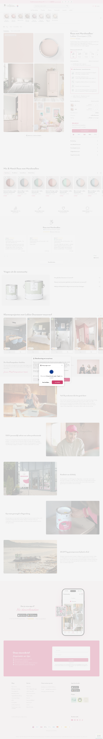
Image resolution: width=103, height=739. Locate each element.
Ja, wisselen (57, 382)
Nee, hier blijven (45, 382)
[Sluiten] (62, 365)
